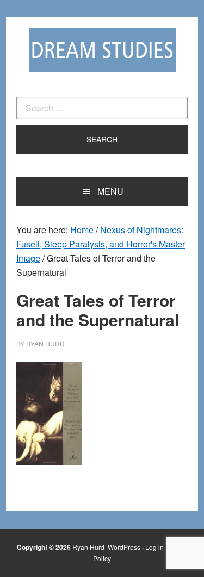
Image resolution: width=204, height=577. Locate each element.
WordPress (124, 546)
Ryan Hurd (89, 546)
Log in (154, 546)
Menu (110, 191)
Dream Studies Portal (102, 50)
